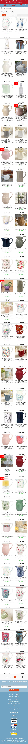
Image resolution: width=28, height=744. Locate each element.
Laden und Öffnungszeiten (14, 703)
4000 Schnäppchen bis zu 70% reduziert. (14, 2)
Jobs (14, 705)
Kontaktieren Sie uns (14, 696)
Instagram (14, 715)
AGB (14, 709)
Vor (21, 677)
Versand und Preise (14, 694)
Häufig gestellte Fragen (14, 699)
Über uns (14, 698)
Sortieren (14, 15)
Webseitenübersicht (14, 701)
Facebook (14, 713)
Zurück (7, 677)
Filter (4, 15)
